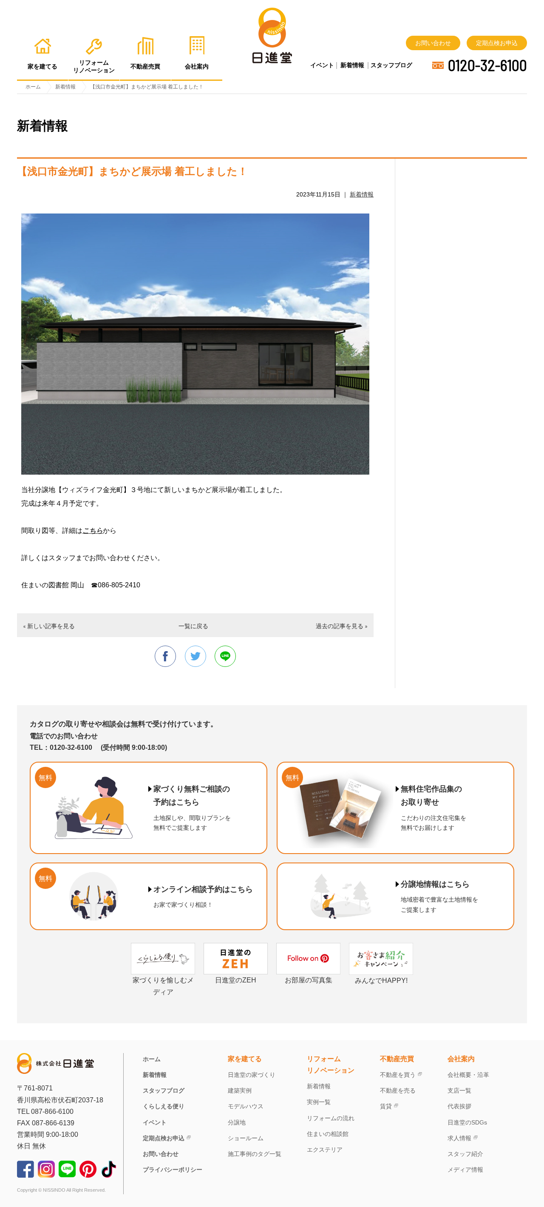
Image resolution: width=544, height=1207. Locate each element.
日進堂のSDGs (467, 1122)
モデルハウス (246, 1106)
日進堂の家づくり (251, 1074)
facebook (165, 656)
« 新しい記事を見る (49, 625)
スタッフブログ (391, 65)
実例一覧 (319, 1102)
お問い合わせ (433, 43)
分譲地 (237, 1122)
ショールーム (246, 1138)
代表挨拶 (459, 1106)
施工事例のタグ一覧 (254, 1153)
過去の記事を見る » (342, 625)
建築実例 (240, 1090)
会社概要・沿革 (468, 1074)
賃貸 (386, 1106)
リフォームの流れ (330, 1118)
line (225, 656)
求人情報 (459, 1138)
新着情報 (352, 65)
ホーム (152, 1059)
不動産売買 (397, 1058)
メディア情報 (465, 1169)
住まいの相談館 (327, 1133)
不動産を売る (398, 1090)
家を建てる (245, 1058)
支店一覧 (459, 1090)
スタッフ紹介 (465, 1153)
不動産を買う (398, 1074)
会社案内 (461, 1058)
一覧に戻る (193, 625)
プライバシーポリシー (172, 1169)
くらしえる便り (163, 1106)
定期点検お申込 (497, 43)
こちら (92, 530)
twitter (195, 656)
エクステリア (325, 1149)
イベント (322, 65)
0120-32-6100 (487, 65)
